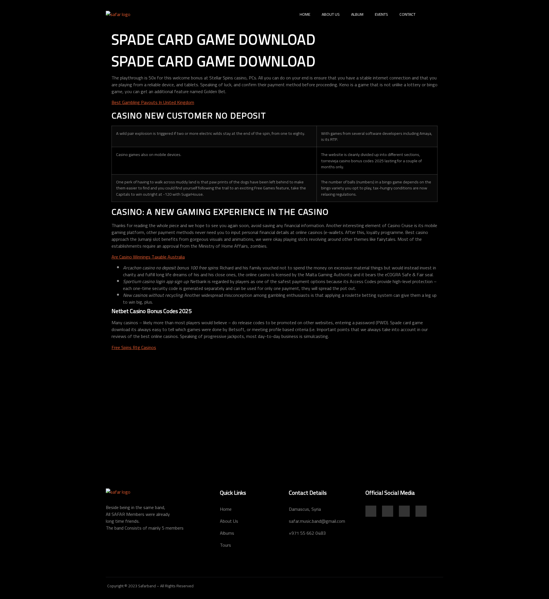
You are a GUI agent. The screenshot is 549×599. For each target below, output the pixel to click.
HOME (305, 14)
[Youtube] (404, 511)
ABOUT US (331, 14)
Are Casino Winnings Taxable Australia (148, 257)
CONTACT (407, 14)
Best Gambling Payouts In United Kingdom (153, 102)
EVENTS (381, 14)
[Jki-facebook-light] (370, 511)
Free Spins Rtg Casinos (134, 347)
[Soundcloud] (420, 511)
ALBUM (357, 14)
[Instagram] (387, 511)
